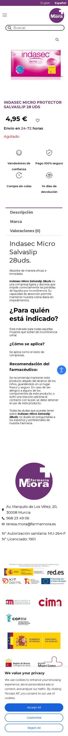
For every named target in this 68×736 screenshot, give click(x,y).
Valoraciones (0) (25, 231)
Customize (34, 717)
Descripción (21, 212)
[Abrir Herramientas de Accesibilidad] (61, 370)
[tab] (34, 212)
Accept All (34, 707)
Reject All (34, 728)
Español (60, 3)
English (45, 3)
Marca (16, 221)
